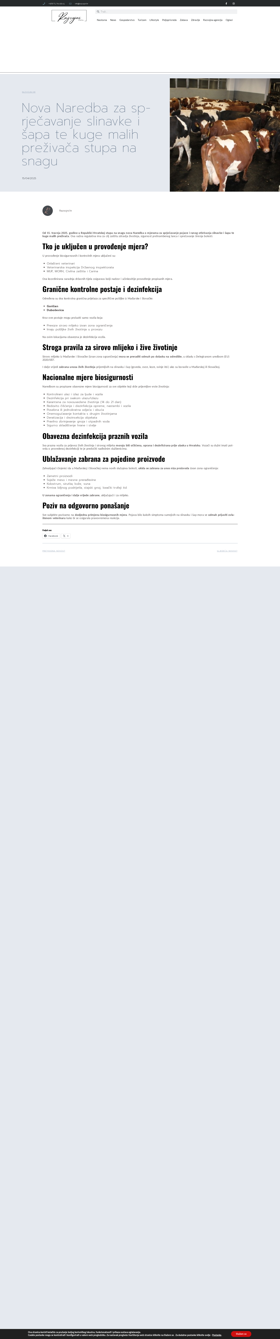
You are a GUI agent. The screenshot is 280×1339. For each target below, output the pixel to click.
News (113, 19)
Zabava (184, 19)
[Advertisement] (140, 50)
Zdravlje (195, 19)
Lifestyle (154, 19)
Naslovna (102, 19)
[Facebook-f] (226, 3)
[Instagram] (233, 3)
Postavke (216, 1335)
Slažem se (241, 1333)
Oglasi (229, 19)
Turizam (142, 19)
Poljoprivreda (169, 19)
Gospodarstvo (126, 19)
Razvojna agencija (212, 19)
